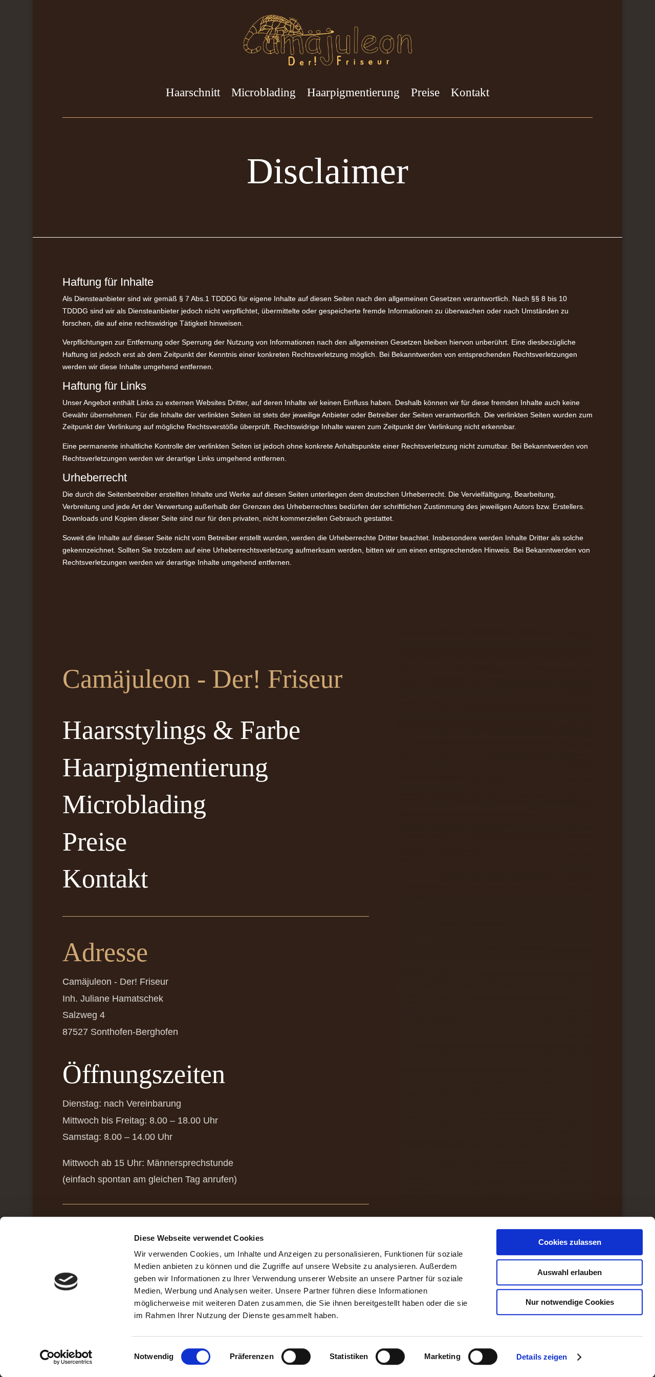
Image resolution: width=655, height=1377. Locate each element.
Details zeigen (541, 1356)
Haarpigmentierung (353, 92)
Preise (425, 92)
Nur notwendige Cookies (570, 1302)
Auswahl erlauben (569, 1272)
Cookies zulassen (569, 1242)
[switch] (296, 1356)
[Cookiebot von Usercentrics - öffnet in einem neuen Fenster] (66, 1357)
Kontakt (470, 92)
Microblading (263, 92)
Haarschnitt (193, 92)
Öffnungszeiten (143, 1074)
